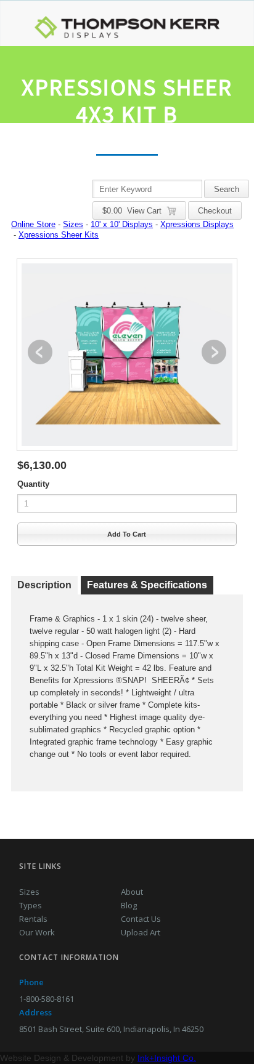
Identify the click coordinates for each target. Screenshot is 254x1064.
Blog (129, 905)
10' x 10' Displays (122, 224)
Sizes (73, 224)
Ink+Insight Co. (166, 1058)
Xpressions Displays (197, 224)
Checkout (215, 210)
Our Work (37, 932)
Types (30, 905)
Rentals (33, 918)
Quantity (33, 484)
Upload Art (140, 932)
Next (214, 352)
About (132, 891)
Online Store (33, 224)
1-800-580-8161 (46, 998)
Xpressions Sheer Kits (58, 234)
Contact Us (141, 918)
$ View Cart (134, 210)
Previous (40, 352)
